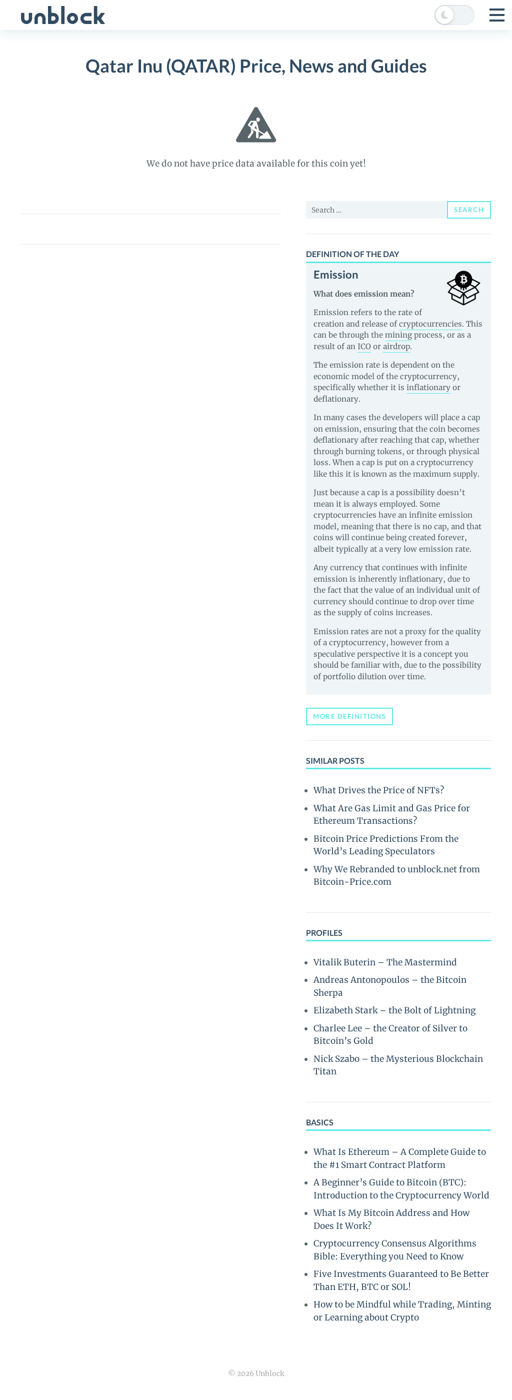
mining (398, 335)
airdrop (396, 346)
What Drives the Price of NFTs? (379, 790)
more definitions (349, 716)
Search (469, 210)
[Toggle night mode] (454, 15)
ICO (364, 346)
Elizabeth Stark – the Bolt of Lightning (395, 1010)
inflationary (428, 387)
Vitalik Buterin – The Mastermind (385, 962)
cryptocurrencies (430, 324)
